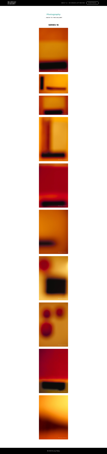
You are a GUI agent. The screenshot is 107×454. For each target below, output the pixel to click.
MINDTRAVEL (92, 3)
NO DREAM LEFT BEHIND (77, 3)
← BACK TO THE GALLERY (53, 17)
